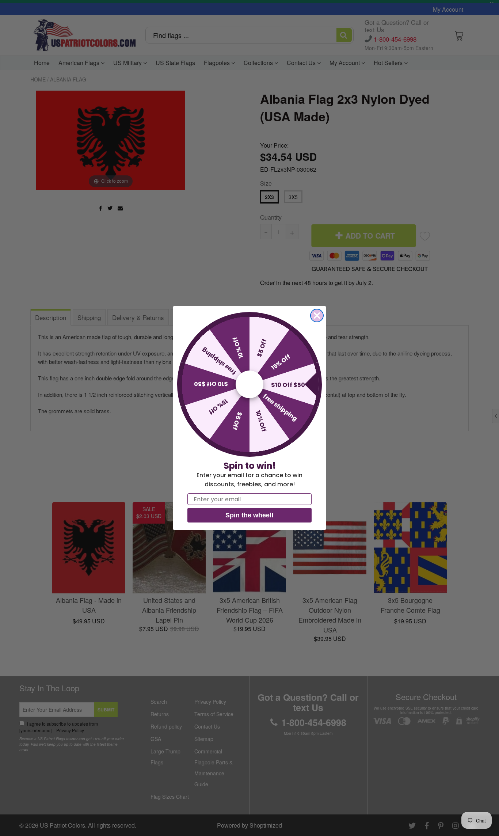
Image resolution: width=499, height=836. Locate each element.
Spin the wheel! (249, 515)
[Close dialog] (317, 315)
